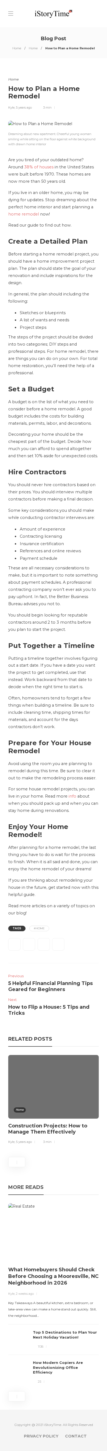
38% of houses (39, 167)
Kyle (11, 107)
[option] (53, 1100)
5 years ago (24, 107)
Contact (76, 1436)
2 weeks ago (25, 1294)
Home (16, 48)
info (72, 796)
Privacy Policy (41, 1436)
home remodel (23, 214)
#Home (39, 928)
